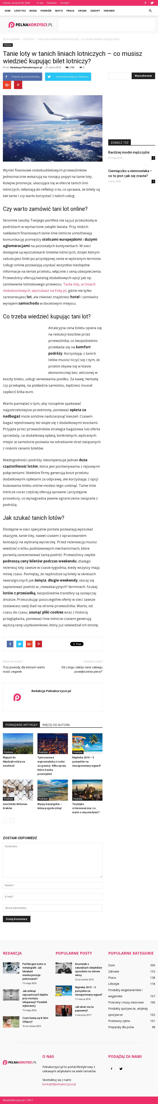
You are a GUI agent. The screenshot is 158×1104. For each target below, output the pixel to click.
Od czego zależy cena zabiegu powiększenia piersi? (82, 669)
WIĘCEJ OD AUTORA (56, 725)
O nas (40, 2)
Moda (33, 10)
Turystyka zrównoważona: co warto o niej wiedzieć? (86, 808)
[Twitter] (152, 3)
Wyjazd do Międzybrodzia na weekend (14, 761)
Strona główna (11, 39)
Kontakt (64, 2)
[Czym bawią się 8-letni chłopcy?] (11, 1022)
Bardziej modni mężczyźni (128, 152)
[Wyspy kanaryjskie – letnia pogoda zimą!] (52, 790)
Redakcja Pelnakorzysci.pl (26, 67)
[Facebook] (145, 3)
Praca (70, 10)
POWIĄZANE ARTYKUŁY (21, 725)
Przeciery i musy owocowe (126, 1002)
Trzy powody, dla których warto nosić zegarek (24, 669)
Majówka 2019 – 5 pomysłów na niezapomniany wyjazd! (86, 761)
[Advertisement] (107, 25)
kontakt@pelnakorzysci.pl (59, 1084)
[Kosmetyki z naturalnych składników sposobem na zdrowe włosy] (64, 968)
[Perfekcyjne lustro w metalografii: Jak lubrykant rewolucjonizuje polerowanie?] (11, 968)
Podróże (46, 10)
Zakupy (95, 10)
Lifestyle (20, 10)
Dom (7, 10)
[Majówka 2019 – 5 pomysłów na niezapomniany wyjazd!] (87, 743)
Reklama (52, 2)
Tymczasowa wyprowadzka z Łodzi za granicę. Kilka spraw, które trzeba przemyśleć (51, 765)
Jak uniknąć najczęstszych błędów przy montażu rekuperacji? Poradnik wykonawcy (35, 998)
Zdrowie (109, 10)
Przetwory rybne (119, 1021)
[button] (150, 11)
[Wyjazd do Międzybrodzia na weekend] (18, 743)
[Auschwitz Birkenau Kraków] (18, 790)
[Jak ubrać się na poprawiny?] (64, 1010)
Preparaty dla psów (121, 1027)
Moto (59, 10)
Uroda (82, 10)
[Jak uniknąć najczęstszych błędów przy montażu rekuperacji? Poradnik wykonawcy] (11, 995)
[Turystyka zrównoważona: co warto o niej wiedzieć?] (87, 790)
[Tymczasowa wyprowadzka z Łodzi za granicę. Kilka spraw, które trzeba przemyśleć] (52, 743)
